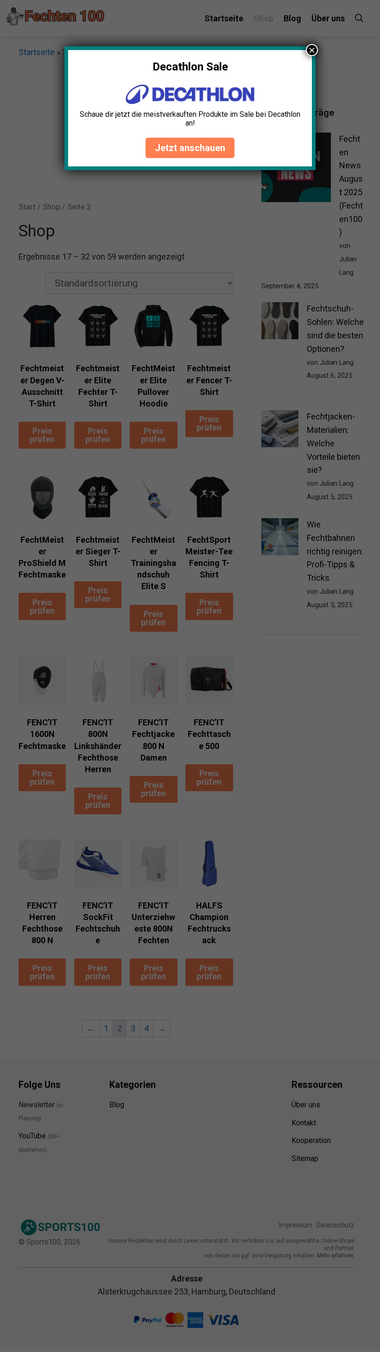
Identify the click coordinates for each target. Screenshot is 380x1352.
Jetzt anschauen (190, 147)
